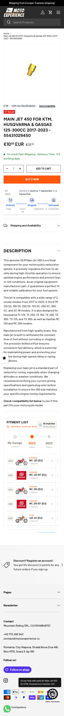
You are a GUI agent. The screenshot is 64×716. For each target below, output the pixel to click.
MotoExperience (18, 707)
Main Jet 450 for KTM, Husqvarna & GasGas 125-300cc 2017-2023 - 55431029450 (31, 37)
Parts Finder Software (48, 532)
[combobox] (32, 22)
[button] (50, 12)
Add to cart (43, 168)
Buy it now (32, 179)
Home (6, 33)
